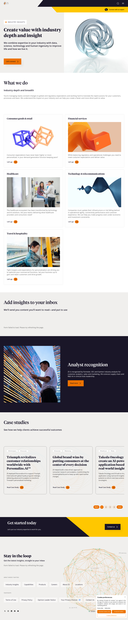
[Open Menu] (123, 3)
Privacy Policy (27, 600)
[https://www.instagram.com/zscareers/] (8, 611)
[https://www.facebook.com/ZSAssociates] (15, 611)
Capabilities (28, 584)
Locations (79, 584)
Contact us (111, 527)
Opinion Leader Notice (47, 600)
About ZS (66, 584)
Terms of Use (11, 600)
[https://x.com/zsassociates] (5, 611)
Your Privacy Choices (69, 600)
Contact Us (90, 600)
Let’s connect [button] (11, 61)
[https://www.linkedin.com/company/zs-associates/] (11, 611)
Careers (54, 584)
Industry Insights (12, 584)
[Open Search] (118, 3)
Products (42, 584)
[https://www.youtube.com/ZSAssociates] (18, 611)
